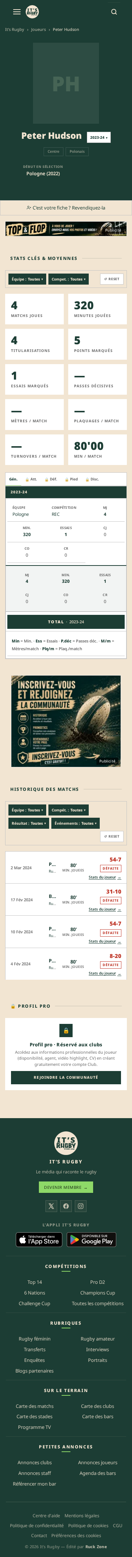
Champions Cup (97, 1292)
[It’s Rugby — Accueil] (66, 1143)
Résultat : (29, 823)
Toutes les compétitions (98, 1303)
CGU (117, 1525)
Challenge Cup (34, 1303)
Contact (39, 1535)
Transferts (34, 1349)
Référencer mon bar (34, 1483)
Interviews (97, 1349)
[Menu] (17, 12)
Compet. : (68, 279)
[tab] (13, 479)
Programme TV (34, 1427)
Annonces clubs (35, 1462)
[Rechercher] (114, 12)
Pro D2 (97, 1282)
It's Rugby (14, 29)
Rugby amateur (98, 1338)
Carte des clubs (97, 1406)
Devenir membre (66, 1187)
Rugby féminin (35, 1338)
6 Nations (34, 1292)
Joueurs (38, 29)
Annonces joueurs (97, 1462)
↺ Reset (112, 278)
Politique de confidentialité (37, 1525)
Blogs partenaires (34, 1370)
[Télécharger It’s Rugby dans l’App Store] (39, 1239)
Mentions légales (82, 1515)
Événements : (75, 823)
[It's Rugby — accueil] (32, 11)
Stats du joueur (105, 877)
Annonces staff (34, 1473)
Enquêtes (34, 1360)
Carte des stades (34, 1416)
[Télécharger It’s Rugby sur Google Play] (91, 1239)
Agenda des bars (98, 1473)
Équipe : (27, 279)
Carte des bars (97, 1416)
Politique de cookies (88, 1525)
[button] (66, 867)
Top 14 (34, 1282)
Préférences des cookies (76, 1535)
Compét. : (68, 810)
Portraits (97, 1360)
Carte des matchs (35, 1406)
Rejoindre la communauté (66, 1077)
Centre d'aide (46, 1515)
